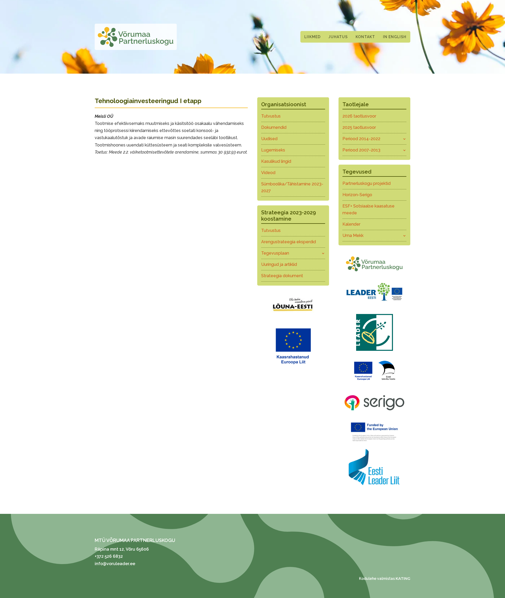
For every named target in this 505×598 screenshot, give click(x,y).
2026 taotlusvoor (359, 116)
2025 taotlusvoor (359, 127)
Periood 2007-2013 (361, 150)
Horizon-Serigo (357, 194)
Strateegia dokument (282, 275)
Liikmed (312, 37)
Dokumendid (273, 127)
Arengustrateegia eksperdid (288, 241)
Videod (268, 172)
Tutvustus (271, 116)
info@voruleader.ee (115, 563)
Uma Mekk (352, 235)
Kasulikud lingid (276, 161)
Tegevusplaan (275, 253)
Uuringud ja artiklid (279, 264)
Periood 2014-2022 (361, 138)
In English (394, 37)
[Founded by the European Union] (374, 442)
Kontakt (365, 37)
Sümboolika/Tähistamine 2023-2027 (292, 187)
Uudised (269, 138)
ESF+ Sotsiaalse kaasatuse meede (368, 209)
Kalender (351, 224)
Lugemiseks (273, 150)
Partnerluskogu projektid (366, 183)
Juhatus (338, 37)
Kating (403, 578)
